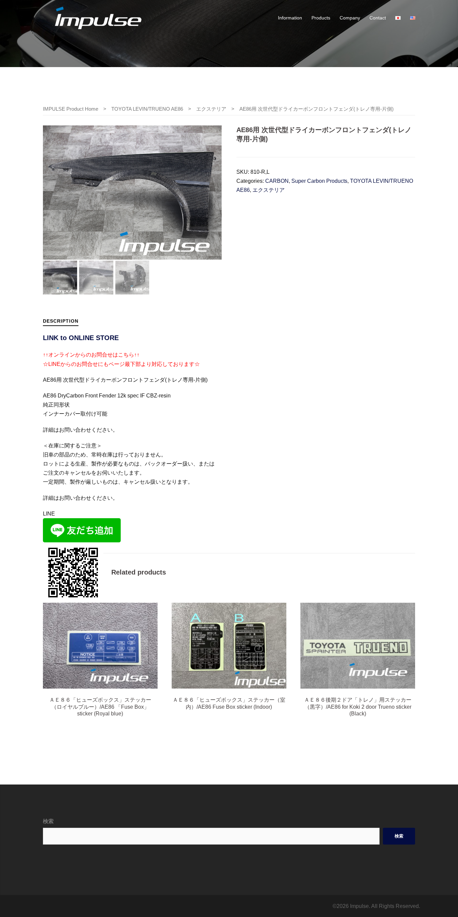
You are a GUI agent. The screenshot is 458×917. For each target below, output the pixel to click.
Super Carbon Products (319, 181)
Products (320, 17)
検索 (48, 821)
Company (350, 17)
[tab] (60, 320)
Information (290, 17)
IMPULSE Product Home (70, 109)
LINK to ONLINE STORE (81, 337)
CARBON (277, 181)
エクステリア (211, 109)
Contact (377, 17)
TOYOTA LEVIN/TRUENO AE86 (147, 109)
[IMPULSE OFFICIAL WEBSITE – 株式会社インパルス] (98, 17)
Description (60, 321)
